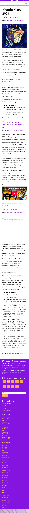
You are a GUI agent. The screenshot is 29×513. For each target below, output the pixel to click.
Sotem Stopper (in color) (8, 407)
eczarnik (21, 21)
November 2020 (6, 471)
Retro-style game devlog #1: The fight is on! (13, 124)
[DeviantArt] (4, 386)
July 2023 (4, 429)
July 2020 (4, 477)
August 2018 (5, 506)
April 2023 (4, 430)
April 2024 (4, 420)
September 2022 (6, 442)
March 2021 (5, 466)
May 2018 (4, 507)
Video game (15, 203)
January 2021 (5, 467)
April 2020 (4, 481)
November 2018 (6, 501)
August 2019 (5, 486)
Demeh (4, 409)
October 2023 (5, 425)
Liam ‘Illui (4, 405)
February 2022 (5, 454)
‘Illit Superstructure (6, 404)
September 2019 (6, 484)
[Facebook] (21, 381)
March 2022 (5, 452)
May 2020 (4, 479)
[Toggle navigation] (26, 3)
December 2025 (6, 417)
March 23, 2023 (12, 131)
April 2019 (4, 492)
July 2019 (4, 487)
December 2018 (6, 499)
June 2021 (4, 462)
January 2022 (5, 456)
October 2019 (5, 482)
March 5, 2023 (12, 213)
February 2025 (5, 419)
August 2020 (5, 476)
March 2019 (5, 494)
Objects (10, 118)
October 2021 (5, 461)
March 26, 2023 (12, 21)
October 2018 (5, 502)
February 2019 (5, 496)
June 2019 (4, 489)
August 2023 (5, 427)
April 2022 (4, 451)
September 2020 (6, 474)
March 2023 (5, 432)
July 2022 (4, 446)
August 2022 (5, 444)
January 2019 (5, 497)
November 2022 (6, 439)
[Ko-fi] (12, 386)
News (9, 203)
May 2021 (4, 464)
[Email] (8, 386)
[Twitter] (17, 381)
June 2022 (4, 447)
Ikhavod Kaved (9, 210)
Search (5, 395)
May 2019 (4, 491)
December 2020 (6, 469)
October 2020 (5, 472)
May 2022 (4, 449)
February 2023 (5, 434)
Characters (11, 354)
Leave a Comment (18, 118)
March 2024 (5, 422)
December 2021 (6, 457)
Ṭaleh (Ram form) (6, 410)
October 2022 (5, 441)
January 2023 (5, 435)
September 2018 (6, 504)
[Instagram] (12, 381)
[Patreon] (4, 381)
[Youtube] (17, 386)
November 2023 (6, 424)
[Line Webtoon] (8, 381)
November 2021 (6, 459)
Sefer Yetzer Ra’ (10, 17)
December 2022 (6, 437)
